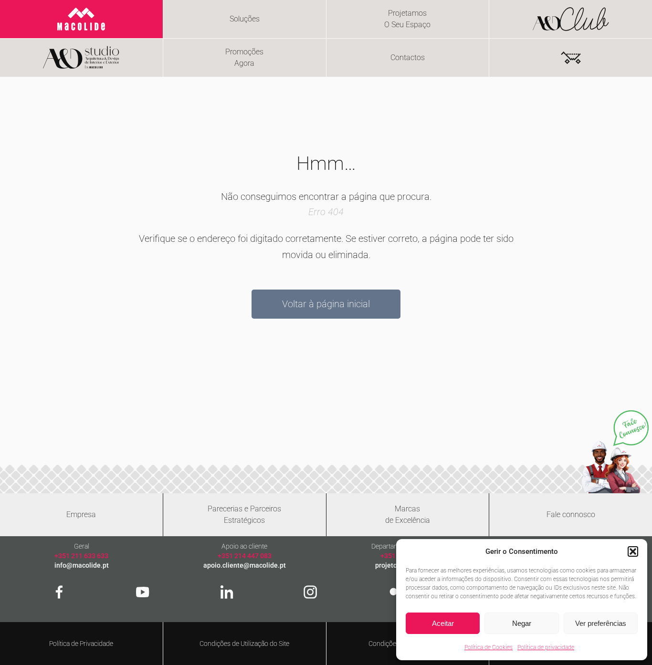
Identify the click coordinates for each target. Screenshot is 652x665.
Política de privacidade (545, 647)
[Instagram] (310, 592)
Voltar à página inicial (326, 304)
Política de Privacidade (81, 643)
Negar (521, 623)
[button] (633, 551)
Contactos (407, 57)
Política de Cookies (488, 647)
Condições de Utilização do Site (244, 643)
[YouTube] (143, 592)
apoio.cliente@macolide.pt (244, 565)
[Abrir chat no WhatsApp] (615, 451)
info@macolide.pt (81, 565)
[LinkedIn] (227, 592)
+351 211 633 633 (81, 556)
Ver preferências (600, 623)
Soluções (245, 18)
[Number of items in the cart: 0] (571, 58)
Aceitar (443, 623)
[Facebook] (59, 592)
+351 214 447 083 (245, 556)
